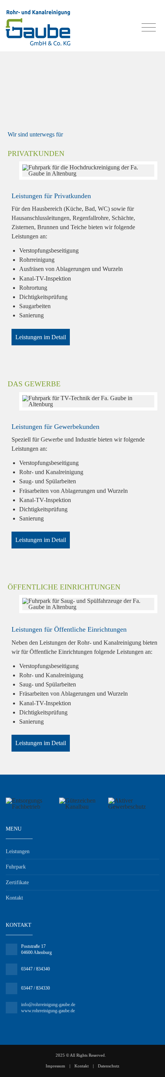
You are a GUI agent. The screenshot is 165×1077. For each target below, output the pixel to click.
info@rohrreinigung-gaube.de (48, 1004)
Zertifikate (17, 882)
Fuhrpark (16, 867)
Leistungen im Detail (40, 337)
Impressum (55, 1066)
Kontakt (14, 898)
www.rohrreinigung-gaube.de (48, 1010)
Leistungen (18, 851)
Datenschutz (108, 1066)
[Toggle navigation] (149, 27)
